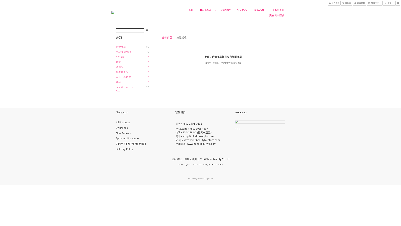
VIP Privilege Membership (131, 143)
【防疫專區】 (206, 10)
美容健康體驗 (276, 15)
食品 (118, 82)
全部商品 (167, 37)
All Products (123, 122)
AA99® (120, 57)
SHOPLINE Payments (205, 179)
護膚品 (119, 67)
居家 (118, 62)
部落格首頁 (278, 10)
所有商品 (242, 10)
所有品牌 (259, 10)
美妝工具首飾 (123, 77)
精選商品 (226, 10)
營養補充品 (122, 72)
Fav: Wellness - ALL (124, 89)
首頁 (190, 10)
